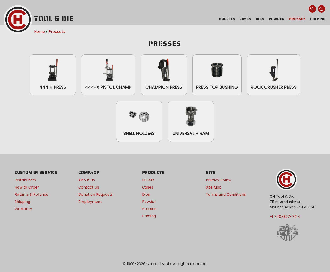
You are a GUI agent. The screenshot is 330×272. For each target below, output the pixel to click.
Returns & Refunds (31, 194)
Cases (245, 19)
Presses (297, 19)
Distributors (25, 180)
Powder (277, 19)
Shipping (22, 201)
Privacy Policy (218, 180)
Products (57, 31)
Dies (260, 19)
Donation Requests (95, 194)
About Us (86, 180)
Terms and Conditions (226, 194)
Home (39, 31)
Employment (90, 201)
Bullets (227, 19)
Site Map (214, 187)
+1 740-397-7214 (285, 216)
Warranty (23, 208)
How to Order (27, 187)
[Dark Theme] (322, 9)
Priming (318, 19)
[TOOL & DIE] (18, 19)
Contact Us (88, 187)
